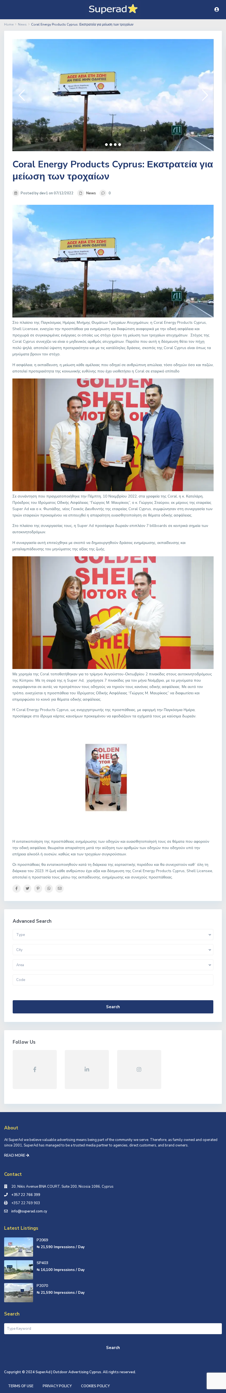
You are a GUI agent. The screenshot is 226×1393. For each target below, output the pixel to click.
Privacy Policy (57, 1386)
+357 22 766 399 (25, 1194)
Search (113, 1007)
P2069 (42, 1240)
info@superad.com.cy (29, 1211)
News (91, 193)
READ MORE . (17, 1155)
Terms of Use (20, 1386)
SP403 (42, 1262)
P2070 (42, 1285)
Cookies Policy (95, 1386)
